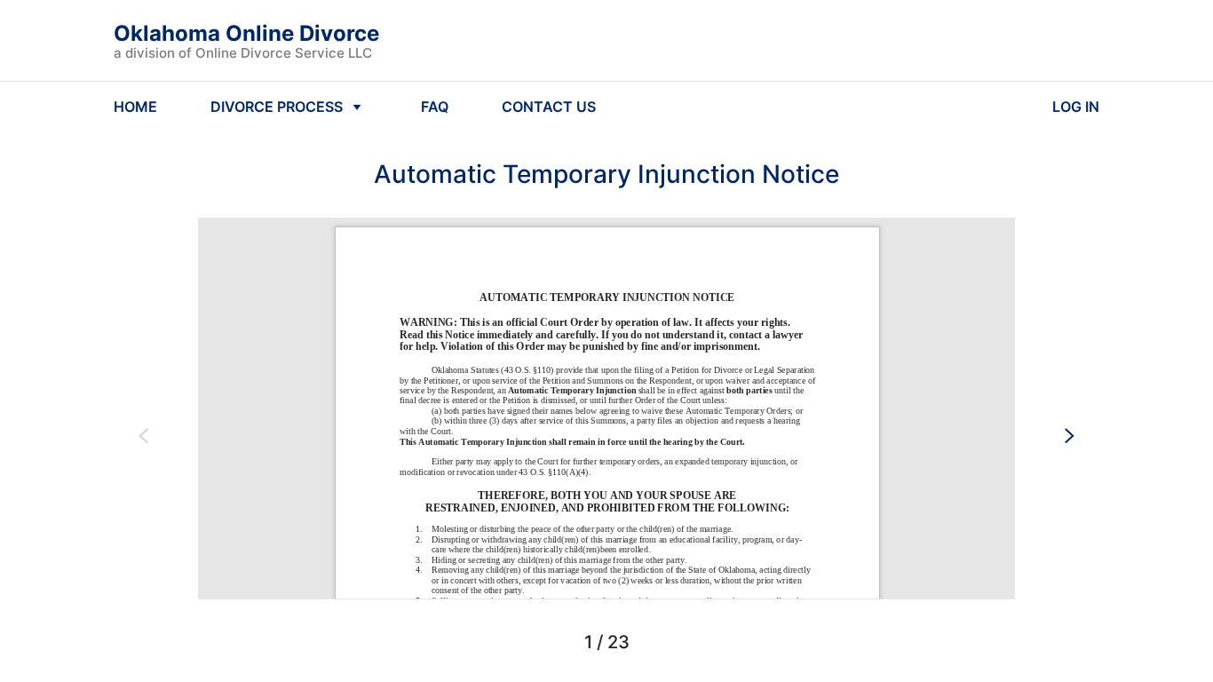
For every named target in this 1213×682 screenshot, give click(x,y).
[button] (143, 435)
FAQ (434, 106)
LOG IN (1075, 106)
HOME (135, 106)
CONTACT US (549, 106)
